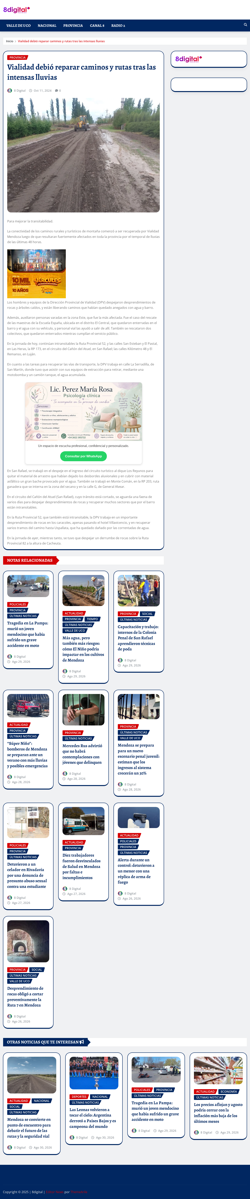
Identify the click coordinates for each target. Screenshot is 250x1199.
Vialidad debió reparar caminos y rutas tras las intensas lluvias (61, 41)
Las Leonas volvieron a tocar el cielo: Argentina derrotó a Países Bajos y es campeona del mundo (93, 1118)
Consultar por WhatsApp (83, 456)
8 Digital (20, 90)
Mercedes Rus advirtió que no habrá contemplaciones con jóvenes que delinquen (82, 754)
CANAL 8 (97, 25)
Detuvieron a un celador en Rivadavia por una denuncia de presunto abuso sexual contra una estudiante (27, 875)
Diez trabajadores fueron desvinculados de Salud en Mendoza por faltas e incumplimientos (81, 866)
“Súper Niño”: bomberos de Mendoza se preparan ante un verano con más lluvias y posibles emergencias (27, 755)
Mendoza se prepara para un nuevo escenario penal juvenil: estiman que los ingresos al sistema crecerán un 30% (138, 759)
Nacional (47, 25)
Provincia (73, 25)
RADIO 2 (118, 25)
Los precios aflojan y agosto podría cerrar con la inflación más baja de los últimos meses (218, 1113)
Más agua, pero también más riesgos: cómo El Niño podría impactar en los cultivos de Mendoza (83, 649)
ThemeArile (79, 1192)
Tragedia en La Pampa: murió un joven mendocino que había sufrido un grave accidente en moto (27, 634)
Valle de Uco (18, 25)
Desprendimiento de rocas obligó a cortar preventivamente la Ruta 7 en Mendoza (25, 996)
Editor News (55, 1192)
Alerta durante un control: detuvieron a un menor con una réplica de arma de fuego (136, 871)
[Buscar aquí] (245, 24)
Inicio (9, 41)
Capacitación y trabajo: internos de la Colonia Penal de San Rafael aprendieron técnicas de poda (138, 638)
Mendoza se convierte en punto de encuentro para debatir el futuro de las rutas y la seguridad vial (29, 1128)
